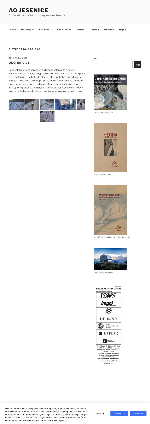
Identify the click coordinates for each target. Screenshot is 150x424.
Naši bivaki (44, 29)
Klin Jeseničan (64, 29)
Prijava (122, 29)
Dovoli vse (138, 413)
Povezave (109, 29)
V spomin (94, 29)
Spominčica (19, 62)
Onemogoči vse (119, 413)
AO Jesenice (28, 10)
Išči (95, 58)
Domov (12, 29)
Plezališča (26, 29)
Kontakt (80, 29)
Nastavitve (100, 413)
